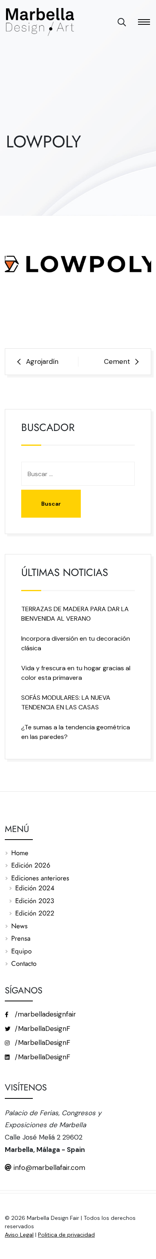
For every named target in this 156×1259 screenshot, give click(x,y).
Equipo (21, 951)
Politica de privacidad (66, 1234)
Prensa (20, 938)
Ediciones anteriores (40, 878)
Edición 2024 (34, 888)
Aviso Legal (19, 1234)
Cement (117, 361)
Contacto (23, 963)
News (19, 926)
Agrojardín (42, 361)
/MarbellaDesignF (41, 1028)
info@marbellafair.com (48, 1167)
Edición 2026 (30, 865)
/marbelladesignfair (44, 1014)
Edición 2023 (34, 901)
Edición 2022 (34, 913)
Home (19, 853)
